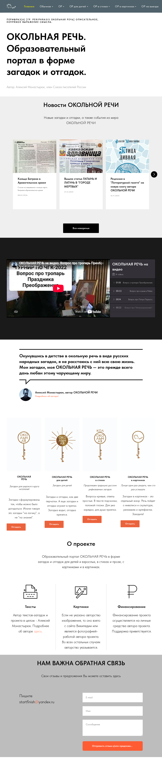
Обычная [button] (45, 6)
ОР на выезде (150, 6)
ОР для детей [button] (77, 6)
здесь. (38, 631)
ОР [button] (60, 6)
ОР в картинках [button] (124, 6)
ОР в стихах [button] (100, 6)
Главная (29, 6)
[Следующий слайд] (154, 174)
